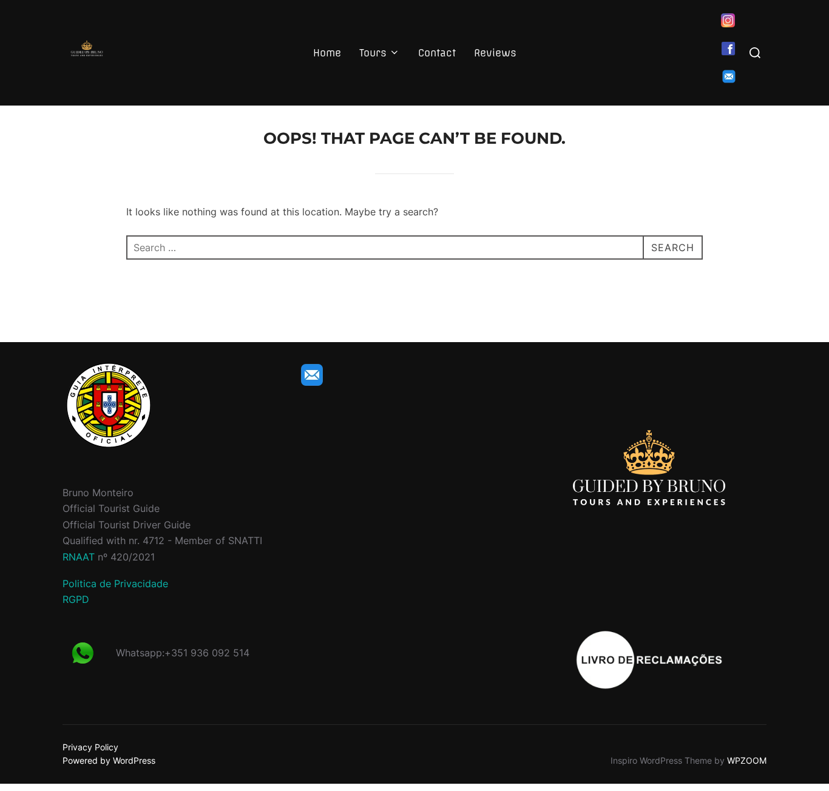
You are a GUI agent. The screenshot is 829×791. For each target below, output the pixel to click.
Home (327, 53)
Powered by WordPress (109, 760)
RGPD (76, 599)
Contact (437, 53)
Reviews (495, 53)
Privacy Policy (90, 747)
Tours (373, 53)
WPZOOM (746, 760)
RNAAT (79, 557)
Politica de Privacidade (115, 583)
